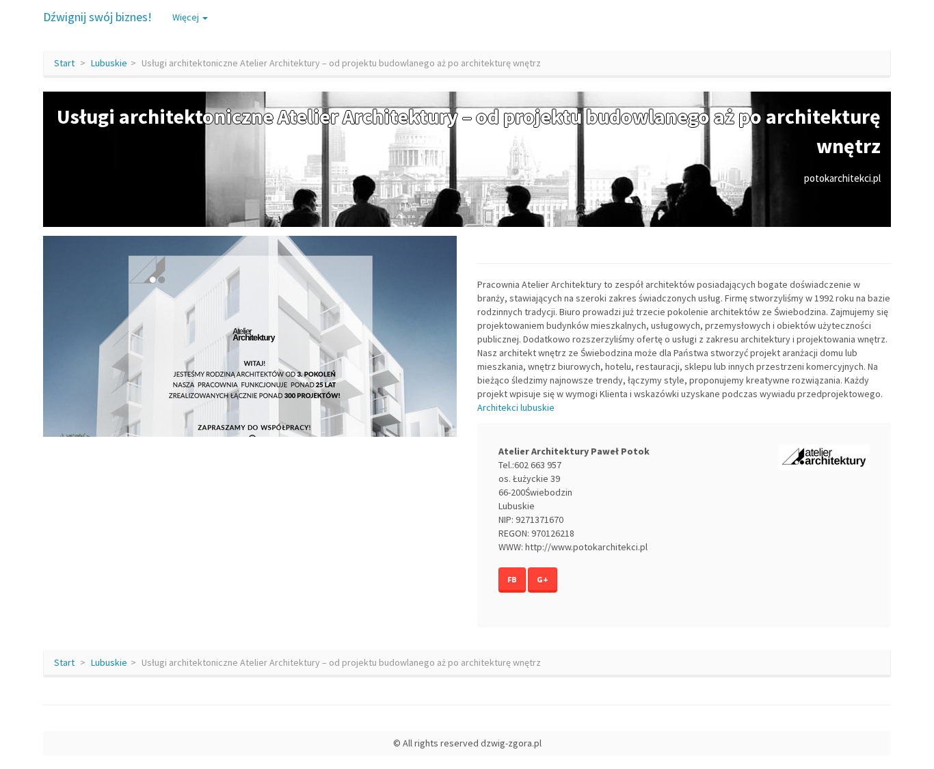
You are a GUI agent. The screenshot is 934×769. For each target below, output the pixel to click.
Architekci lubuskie (516, 407)
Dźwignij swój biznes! (97, 17)
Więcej (186, 17)
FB (512, 579)
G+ (542, 579)
